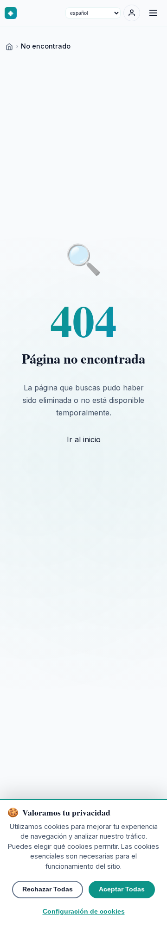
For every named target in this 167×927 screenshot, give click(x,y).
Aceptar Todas (122, 889)
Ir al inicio (84, 439)
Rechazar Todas (47, 889)
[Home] (9, 46)
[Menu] (153, 13)
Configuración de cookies (84, 911)
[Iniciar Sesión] (131, 13)
